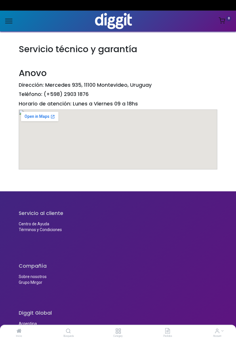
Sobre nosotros (33, 276)
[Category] (118, 331)
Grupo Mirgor (30, 282)
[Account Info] (217, 331)
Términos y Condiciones (40, 229)
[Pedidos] (167, 331)
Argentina (28, 323)
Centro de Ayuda (34, 224)
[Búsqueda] (68, 331)
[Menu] (9, 21)
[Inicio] (19, 331)
